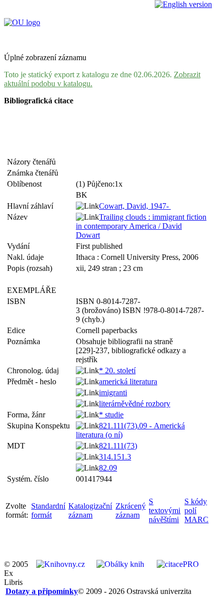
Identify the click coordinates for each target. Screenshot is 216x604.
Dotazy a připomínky (42, 591)
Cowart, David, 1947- (135, 206)
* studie (111, 414)
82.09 (108, 468)
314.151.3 (115, 456)
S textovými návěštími (164, 510)
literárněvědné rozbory (134, 403)
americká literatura (128, 381)
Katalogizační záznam (90, 510)
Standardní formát (48, 510)
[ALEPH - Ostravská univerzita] (22, 22)
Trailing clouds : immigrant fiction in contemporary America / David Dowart (141, 226)
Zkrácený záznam (131, 510)
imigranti (113, 392)
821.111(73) (118, 445)
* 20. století (117, 370)
